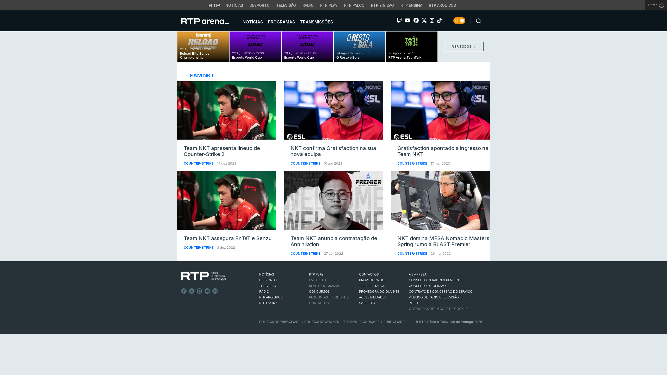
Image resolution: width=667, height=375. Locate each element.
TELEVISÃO (267, 286)
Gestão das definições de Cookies (438, 309)
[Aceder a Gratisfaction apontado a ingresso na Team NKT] (440, 110)
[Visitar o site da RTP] (214, 5)
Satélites (367, 303)
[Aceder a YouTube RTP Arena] (407, 20)
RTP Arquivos (442, 5)
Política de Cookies (321, 322)
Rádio (308, 5)
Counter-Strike (199, 163)
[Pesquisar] (477, 20)
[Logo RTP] (203, 276)
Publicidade (394, 322)
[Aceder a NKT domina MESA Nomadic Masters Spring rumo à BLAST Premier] (440, 200)
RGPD (413, 303)
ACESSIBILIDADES (372, 297)
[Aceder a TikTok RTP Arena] (439, 20)
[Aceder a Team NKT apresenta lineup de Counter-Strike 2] (226, 110)
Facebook (184, 291)
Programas (281, 21)
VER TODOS (462, 46)
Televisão (286, 5)
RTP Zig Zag (382, 5)
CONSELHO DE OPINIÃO (427, 286)
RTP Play (329, 5)
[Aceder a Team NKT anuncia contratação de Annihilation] (333, 200)
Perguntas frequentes (329, 297)
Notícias (234, 5)
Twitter (192, 291)
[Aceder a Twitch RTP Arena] (399, 20)
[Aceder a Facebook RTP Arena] (416, 20)
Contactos (319, 303)
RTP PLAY (316, 274)
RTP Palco (354, 5)
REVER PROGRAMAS (324, 286)
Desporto (260, 5)
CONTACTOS (369, 274)
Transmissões (316, 21)
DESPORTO (268, 280)
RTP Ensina (411, 5)
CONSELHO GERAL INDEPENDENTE (435, 280)
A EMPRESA (418, 274)
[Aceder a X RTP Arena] (424, 20)
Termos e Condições (361, 322)
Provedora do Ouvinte (379, 291)
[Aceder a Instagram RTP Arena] (432, 20)
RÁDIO (264, 291)
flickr (215, 291)
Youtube (207, 291)
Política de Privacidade (279, 322)
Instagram (199, 291)
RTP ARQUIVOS (271, 297)
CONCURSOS (319, 291)
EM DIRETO (317, 280)
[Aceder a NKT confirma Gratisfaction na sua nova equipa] (333, 110)
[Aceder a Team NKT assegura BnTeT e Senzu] (226, 200)
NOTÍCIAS (266, 274)
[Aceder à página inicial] (210, 20)
